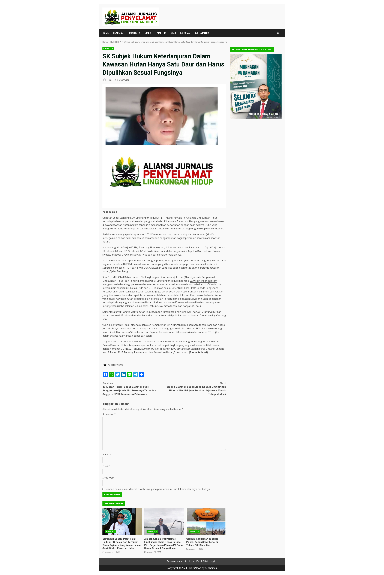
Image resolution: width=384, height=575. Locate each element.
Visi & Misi (202, 561)
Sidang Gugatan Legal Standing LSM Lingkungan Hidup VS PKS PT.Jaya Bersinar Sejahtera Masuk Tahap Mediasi (196, 389)
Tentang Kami (174, 561)
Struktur (189, 561)
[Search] (278, 33)
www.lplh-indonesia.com (203, 280)
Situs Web (108, 477)
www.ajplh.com (175, 277)
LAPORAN (185, 33)
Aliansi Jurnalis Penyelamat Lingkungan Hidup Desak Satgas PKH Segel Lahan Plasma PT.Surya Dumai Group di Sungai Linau (164, 521)
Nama (106, 454)
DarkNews (195, 568)
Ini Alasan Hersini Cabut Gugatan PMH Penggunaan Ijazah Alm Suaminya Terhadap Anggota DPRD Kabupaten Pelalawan (129, 389)
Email (106, 466)
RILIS (173, 33)
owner (110, 80)
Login (213, 561)
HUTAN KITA (134, 33)
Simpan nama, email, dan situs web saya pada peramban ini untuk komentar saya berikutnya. (158, 489)
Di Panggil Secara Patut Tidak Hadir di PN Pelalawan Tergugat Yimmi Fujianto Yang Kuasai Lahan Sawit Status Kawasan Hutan (122, 521)
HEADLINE (118, 33)
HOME (105, 33)
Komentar (109, 414)
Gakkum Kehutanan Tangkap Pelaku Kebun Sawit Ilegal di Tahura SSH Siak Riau (206, 521)
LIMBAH (148, 33)
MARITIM (161, 33)
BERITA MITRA (202, 33)
